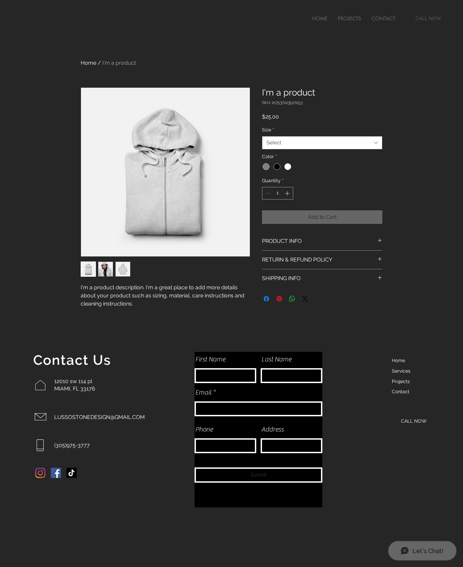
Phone (204, 429)
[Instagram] (40, 473)
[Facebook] (56, 473)
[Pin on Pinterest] (279, 299)
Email (203, 392)
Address (272, 429)
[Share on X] (305, 299)
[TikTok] (71, 473)
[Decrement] (267, 193)
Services (401, 371)
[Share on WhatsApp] (292, 299)
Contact (400, 391)
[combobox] (322, 142)
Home (88, 63)
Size (268, 129)
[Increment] (288, 193)
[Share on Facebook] (266, 299)
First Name (210, 359)
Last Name (276, 359)
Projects (401, 381)
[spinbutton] (277, 193)
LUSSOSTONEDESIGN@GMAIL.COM (99, 417)
